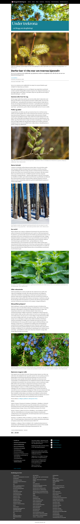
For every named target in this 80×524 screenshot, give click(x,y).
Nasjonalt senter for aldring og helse (39, 488)
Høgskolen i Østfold (16, 497)
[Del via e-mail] (18, 433)
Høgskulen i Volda (16, 499)
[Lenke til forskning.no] (18, 1)
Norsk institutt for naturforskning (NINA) (40, 513)
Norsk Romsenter (36, 510)
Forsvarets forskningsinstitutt (18, 488)
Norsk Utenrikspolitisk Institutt (38, 512)
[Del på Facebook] (12, 433)
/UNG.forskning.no (57, 444)
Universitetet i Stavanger (57, 508)
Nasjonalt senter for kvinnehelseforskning (40, 491)
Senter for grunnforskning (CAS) (58, 485)
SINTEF (54, 484)
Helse (33, 1)
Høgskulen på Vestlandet (17, 500)
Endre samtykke (17, 468)
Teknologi (47, 1)
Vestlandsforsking (56, 512)
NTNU (34, 482)
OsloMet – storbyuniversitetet (38, 516)
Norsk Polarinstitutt (36, 507)
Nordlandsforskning (36, 498)
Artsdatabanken (16, 478)
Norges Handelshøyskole (37, 501)
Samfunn (42, 1)
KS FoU (14, 505)
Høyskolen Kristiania (17, 502)
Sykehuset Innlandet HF (57, 496)
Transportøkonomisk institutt (58, 499)
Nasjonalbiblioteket (36, 483)
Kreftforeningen (16, 506)
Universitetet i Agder (56, 502)
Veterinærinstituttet (56, 514)
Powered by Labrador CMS (40, 522)
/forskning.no (56, 442)
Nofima (34, 495)
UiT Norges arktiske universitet (58, 500)
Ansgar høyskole (16, 475)
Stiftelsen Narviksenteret (57, 493)
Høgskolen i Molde (16, 496)
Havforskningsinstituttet (17, 494)
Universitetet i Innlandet (57, 505)
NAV (14, 512)
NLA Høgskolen (35, 475)
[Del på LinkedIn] (16, 433)
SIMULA (54, 482)
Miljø (37, 1)
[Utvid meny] (11, 6)
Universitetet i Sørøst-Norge (57, 509)
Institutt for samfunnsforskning (18, 503)
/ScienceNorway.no (57, 447)
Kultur (29, 1)
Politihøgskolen (55, 475)
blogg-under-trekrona (17, 430)
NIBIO (14, 514)
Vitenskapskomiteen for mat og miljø (59, 517)
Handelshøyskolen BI (17, 493)
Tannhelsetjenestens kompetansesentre (60, 497)
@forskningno (56, 440)
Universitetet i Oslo (56, 506)
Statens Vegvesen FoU (56, 491)
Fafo (14, 484)
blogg (25, 430)
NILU (14, 518)
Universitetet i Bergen (56, 503)
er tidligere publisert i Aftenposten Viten (27, 398)
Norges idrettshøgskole (37, 506)
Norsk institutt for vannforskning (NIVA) (40, 515)
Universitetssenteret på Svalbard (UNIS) (60, 511)
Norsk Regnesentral (36, 509)
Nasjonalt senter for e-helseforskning (39, 489)
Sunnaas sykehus (56, 494)
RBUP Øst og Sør (56, 478)
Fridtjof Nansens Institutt (17, 491)
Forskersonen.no (64, 1)
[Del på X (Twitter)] (14, 433)
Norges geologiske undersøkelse (38, 504)
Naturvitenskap (55, 1)
